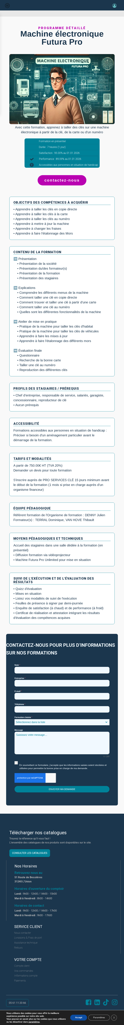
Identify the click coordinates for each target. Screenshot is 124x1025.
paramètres (34, 1021)
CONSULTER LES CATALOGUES (29, 853)
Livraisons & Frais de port (28, 937)
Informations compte (25, 975)
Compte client (21, 965)
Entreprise (20, 678)
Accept (78, 1017)
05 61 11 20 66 (17, 1002)
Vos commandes (23, 970)
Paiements (20, 980)
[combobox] (62, 722)
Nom (17, 665)
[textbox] (59, 722)
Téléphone (20, 704)
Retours (18, 947)
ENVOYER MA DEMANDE (62, 789)
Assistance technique (25, 942)
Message (19, 730)
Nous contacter (22, 932)
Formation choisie (23, 717)
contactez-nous (62, 180)
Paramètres (99, 1017)
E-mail (18, 691)
